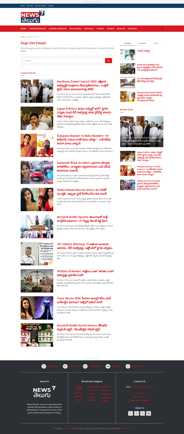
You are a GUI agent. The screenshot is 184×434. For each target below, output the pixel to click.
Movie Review (92, 398)
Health (121, 28)
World (100, 28)
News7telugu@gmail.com (142, 387)
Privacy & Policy (40, 6)
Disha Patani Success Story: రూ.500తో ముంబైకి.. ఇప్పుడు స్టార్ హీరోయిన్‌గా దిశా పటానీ (82, 191)
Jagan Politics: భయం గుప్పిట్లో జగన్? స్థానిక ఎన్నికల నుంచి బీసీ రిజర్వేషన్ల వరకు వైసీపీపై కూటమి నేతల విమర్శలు (84, 112)
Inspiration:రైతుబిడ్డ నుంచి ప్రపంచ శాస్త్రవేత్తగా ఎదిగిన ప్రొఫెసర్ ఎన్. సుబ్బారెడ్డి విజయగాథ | (149, 67)
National (89, 28)
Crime (78, 400)
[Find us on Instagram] (142, 413)
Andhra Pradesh (58, 28)
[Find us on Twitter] (136, 413)
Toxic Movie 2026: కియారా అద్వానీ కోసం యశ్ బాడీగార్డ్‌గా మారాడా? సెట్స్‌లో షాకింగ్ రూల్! (83, 300)
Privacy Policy (139, 397)
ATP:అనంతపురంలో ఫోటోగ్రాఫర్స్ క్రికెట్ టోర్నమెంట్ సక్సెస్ (149, 79)
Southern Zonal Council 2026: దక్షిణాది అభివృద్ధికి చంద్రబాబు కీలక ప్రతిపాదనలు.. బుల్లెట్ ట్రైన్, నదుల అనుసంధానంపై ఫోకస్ (82, 85)
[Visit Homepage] (33, 16)
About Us (140, 393)
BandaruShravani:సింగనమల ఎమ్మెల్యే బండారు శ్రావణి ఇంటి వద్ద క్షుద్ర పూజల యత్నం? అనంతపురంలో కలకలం (149, 96)
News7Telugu (67, 428)
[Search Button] (162, 28)
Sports (110, 28)
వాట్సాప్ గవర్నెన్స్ (143, 50)
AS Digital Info (125, 428)
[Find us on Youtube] (148, 413)
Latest (92, 394)
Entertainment (37, 28)
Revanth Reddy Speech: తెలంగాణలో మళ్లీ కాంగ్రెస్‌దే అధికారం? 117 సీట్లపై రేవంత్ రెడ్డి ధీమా (82, 219)
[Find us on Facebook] (130, 413)
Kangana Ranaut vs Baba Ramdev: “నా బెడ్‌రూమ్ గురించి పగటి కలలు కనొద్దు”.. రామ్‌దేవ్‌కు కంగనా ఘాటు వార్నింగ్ (84, 139)
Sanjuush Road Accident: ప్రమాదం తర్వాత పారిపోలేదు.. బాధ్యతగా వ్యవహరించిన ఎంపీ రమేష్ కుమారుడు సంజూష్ (83, 166)
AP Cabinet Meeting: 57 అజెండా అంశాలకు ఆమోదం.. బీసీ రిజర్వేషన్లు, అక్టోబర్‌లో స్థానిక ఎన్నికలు (84, 246)
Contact (50, 6)
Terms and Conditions (140, 400)
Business (132, 28)
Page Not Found (32, 37)
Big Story (78, 392)
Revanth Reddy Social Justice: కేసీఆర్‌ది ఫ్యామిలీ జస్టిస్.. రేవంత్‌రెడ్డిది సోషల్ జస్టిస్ (82, 327)
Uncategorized (106, 397)
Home (24, 28)
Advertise (29, 6)
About (23, 6)
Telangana (75, 28)
